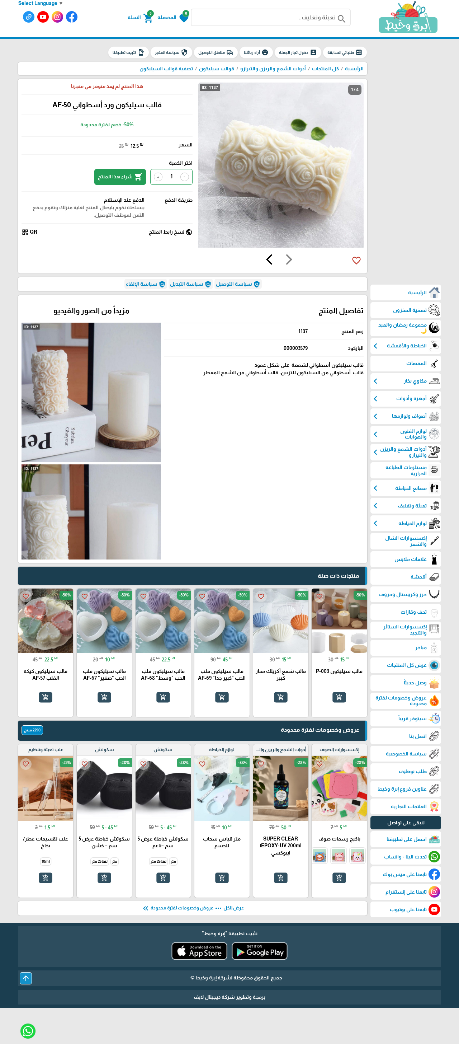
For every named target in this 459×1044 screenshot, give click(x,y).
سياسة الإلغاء (146, 284)
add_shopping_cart (339, 697)
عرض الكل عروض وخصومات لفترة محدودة (192, 908)
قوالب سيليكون (216, 68)
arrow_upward (26, 978)
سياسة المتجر (171, 52)
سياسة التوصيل (238, 284)
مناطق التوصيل (215, 52)
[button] (173, 17)
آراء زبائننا (256, 52)
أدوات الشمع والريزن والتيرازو (273, 68)
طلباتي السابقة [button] (345, 52)
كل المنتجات (325, 68)
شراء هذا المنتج (120, 177)
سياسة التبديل (191, 284)
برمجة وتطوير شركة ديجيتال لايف (229, 997)
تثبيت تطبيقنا (129, 52)
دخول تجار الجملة (298, 52)
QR (29, 232)
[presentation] (289, 260)
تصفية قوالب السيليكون (166, 68)
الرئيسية (354, 68)
